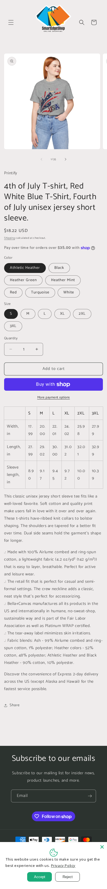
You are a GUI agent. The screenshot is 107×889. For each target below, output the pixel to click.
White (68, 292)
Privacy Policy (63, 865)
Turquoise (40, 292)
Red (13, 292)
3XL (13, 326)
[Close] (102, 847)
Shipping (9, 238)
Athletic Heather (25, 268)
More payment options (53, 397)
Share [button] (15, 705)
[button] (11, 22)
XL (62, 314)
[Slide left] (41, 159)
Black (59, 268)
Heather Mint (63, 280)
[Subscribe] (90, 796)
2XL (82, 314)
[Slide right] (66, 159)
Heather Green (23, 280)
